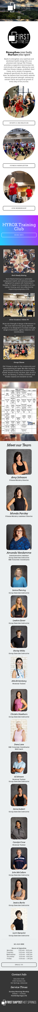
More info (19, 235)
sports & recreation (19, 123)
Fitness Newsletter (19, 165)
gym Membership (19, 208)
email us (19, 965)
